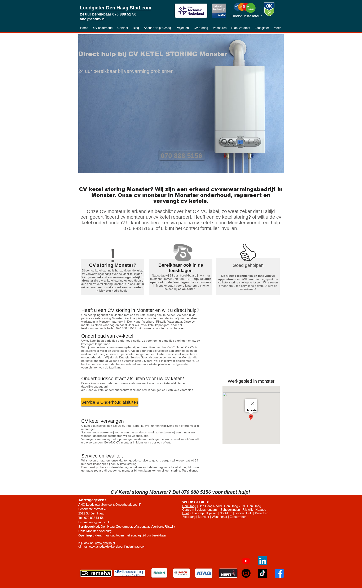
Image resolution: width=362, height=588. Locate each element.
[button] (109, 402)
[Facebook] (279, 573)
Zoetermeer (238, 516)
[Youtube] (246, 560)
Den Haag (189, 506)
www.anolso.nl (105, 543)
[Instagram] (246, 573)
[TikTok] (262, 573)
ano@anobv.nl (93, 19)
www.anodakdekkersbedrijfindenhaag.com (117, 546)
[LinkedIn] (262, 560)
